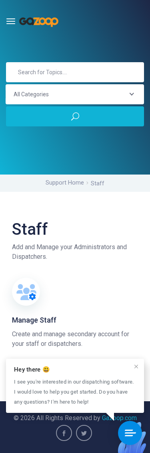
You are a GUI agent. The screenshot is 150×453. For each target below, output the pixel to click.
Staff (97, 183)
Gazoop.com (119, 418)
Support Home (65, 182)
